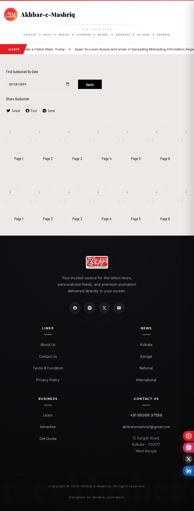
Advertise (48, 427)
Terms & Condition (48, 368)
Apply (90, 84)
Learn (48, 415)
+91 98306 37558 (146, 415)
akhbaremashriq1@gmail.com (146, 427)
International (146, 380)
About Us (48, 344)
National (146, 368)
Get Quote (48, 438)
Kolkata (146, 344)
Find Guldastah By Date (22, 71)
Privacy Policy (48, 380)
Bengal (146, 356)
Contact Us (48, 356)
